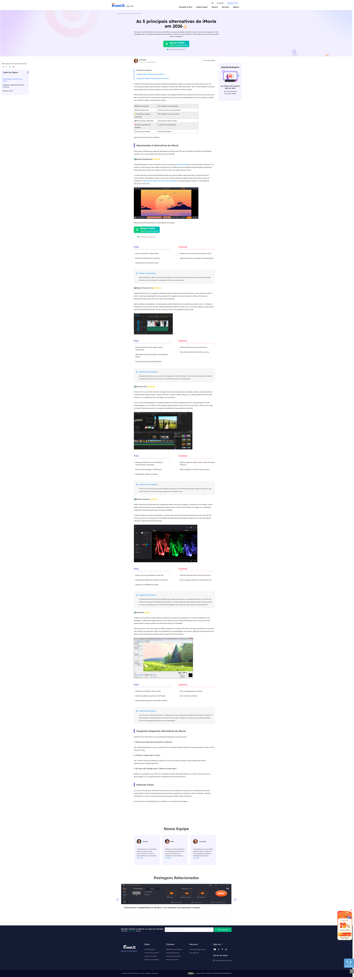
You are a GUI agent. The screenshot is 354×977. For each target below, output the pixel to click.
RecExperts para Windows (174, 949)
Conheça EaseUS (149, 949)
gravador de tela (181, 164)
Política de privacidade (151, 959)
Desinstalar (124, 973)
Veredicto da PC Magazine (148, 372)
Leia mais (140, 858)
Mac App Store (194, 953)
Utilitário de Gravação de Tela (131, 13)
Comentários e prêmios (151, 953)
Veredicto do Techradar (147, 273)
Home (119, 13)
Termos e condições (145, 973)
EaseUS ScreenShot (172, 959)
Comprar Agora (201, 7)
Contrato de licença (150, 956)
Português (220, 3)
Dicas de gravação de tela (198, 949)
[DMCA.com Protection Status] (191, 973)
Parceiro (215, 7)
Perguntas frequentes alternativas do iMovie (153, 78)
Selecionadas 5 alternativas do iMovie (150, 74)
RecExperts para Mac (172, 953)
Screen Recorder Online (173, 956)
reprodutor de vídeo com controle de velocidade (160, 181)
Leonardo (142, 60)
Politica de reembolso (133, 973)
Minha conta (155, 973)
